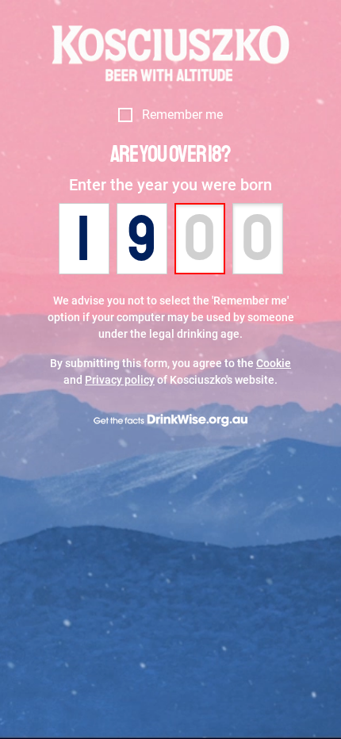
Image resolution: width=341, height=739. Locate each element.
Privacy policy (120, 379)
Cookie (273, 363)
